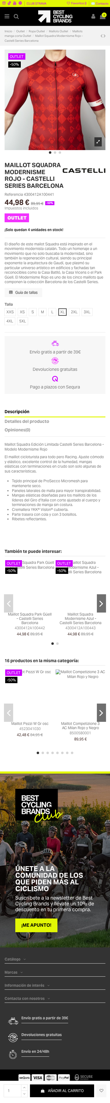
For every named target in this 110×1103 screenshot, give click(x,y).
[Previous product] (102, 35)
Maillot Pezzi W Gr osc (30, 723)
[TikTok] (9, 3)
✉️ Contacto (99, 3)
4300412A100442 (30, 628)
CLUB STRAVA (36, 3)
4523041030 (30, 728)
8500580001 (80, 733)
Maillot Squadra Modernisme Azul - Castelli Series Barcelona (80, 618)
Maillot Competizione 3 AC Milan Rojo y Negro (80, 725)
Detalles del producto (27, 421)
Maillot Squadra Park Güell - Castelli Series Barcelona (30, 618)
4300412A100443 (80, 628)
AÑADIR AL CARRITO (66, 1090)
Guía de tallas (26, 292)
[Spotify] (20, 3)
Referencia (14, 194)
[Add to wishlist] (101, 1090)
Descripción (17, 411)
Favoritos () (79, 3)
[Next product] (104, 35)
